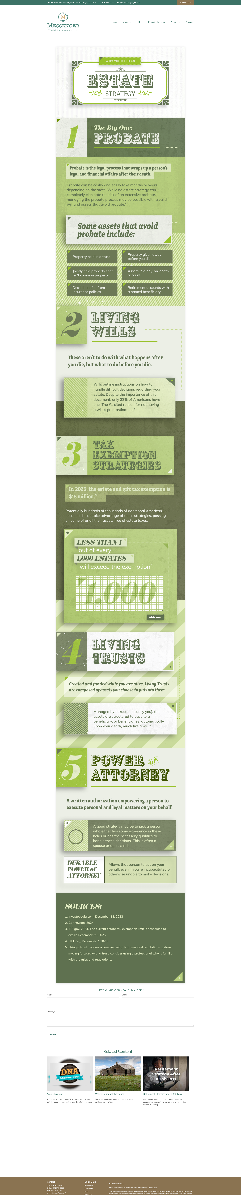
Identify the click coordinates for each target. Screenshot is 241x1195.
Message (51, 1011)
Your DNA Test (55, 1094)
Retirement (88, 1185)
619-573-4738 (108, 2)
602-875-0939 (58, 1188)
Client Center (185, 2)
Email (124, 994)
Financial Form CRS (118, 1183)
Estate (86, 1191)
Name (49, 994)
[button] (114, 21)
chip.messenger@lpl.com (130, 2)
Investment (88, 1188)
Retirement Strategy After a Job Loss (162, 1094)
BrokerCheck (153, 1187)
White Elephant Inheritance (109, 1094)
